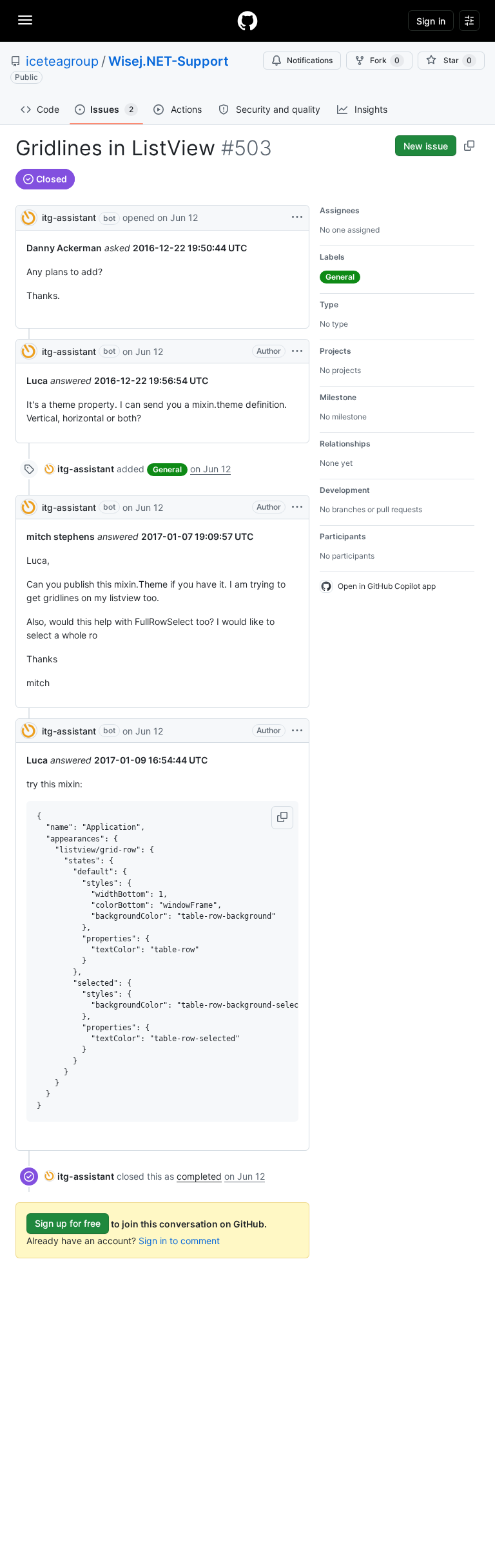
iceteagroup (62, 61)
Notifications (310, 60)
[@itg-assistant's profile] (29, 216)
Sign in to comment (179, 1240)
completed (199, 1176)
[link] (79, 468)
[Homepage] (247, 20)
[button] (282, 817)
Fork (385, 60)
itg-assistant (69, 217)
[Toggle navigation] (25, 20)
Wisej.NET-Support (168, 61)
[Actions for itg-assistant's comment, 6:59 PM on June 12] (297, 351)
